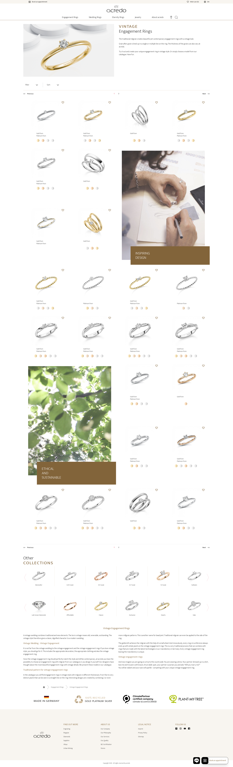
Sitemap (141, 736)
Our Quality (104, 740)
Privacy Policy (142, 732)
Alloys (65, 744)
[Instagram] (181, 728)
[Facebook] (189, 728)
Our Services (105, 736)
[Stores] (171, 17)
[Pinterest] (177, 728)
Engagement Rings (57, 687)
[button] (62, 102)
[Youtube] (186, 728)
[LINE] (196, 760)
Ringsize (66, 732)
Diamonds (66, 736)
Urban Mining (68, 748)
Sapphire (66, 740)
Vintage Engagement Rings (79, 687)
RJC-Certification (106, 744)
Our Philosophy (106, 732)
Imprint (140, 728)
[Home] (116, 8)
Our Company (105, 728)
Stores (103, 748)
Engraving (66, 728)
